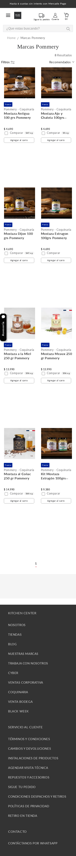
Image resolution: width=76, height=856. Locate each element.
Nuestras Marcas (23, 653)
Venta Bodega (20, 701)
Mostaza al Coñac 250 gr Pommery (17, 476)
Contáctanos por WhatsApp (32, 843)
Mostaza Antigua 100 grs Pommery (17, 115)
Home (11, 38)
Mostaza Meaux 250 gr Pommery (56, 356)
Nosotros (17, 625)
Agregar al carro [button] (19, 140)
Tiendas (14, 634)
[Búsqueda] (68, 28)
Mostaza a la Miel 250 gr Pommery (17, 356)
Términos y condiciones (29, 739)
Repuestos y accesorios (28, 777)
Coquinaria (18, 692)
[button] (8, 15)
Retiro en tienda (22, 815)
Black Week (18, 711)
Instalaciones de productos (33, 758)
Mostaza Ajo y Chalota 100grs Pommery (52, 117)
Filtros (6, 62)
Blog (12, 644)
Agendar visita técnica (28, 768)
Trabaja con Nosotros (28, 663)
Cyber (13, 673)
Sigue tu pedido (22, 787)
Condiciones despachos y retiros (37, 796)
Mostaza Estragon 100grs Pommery (55, 236)
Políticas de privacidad (28, 806)
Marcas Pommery (32, 38)
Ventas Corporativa (25, 682)
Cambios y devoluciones (29, 748)
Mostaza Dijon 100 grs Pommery (18, 236)
